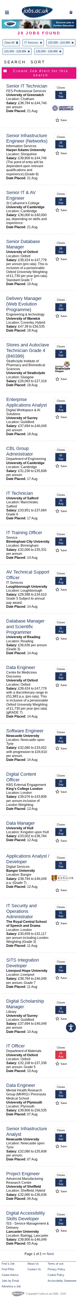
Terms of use (55, 1263)
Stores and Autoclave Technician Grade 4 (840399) (27, 350)
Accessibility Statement (62, 1280)
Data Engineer (20, 667)
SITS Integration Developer (22, 962)
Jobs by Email (10, 1280)
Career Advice (10, 1274)
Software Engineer (24, 730)
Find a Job (8, 1263)
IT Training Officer (24, 532)
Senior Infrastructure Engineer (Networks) (26, 138)
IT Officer (15, 1045)
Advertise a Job (11, 1286)
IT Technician (19, 493)
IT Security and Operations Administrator (21, 911)
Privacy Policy (56, 1269)
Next (50, 1254)
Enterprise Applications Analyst (26, 402)
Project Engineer (23, 1173)
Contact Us (34, 1269)
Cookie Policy (56, 1274)
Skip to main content (17, 3)
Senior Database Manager (23, 244)
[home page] (37, 17)
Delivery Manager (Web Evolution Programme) (24, 304)
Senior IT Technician (26, 86)
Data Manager (20, 823)
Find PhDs (8, 1269)
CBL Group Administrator (19, 451)
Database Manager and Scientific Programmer (25, 626)
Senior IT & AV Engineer (21, 195)
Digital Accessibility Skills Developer (25, 1215)
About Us (33, 1263)
